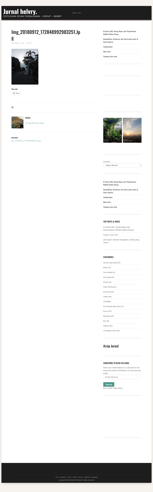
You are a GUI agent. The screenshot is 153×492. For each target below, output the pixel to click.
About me (76, 13)
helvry (36, 123)
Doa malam (108, 272)
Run (105, 321)
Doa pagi (107, 277)
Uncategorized (109, 330)
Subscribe (108, 384)
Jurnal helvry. (20, 11)
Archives (106, 162)
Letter (105, 296)
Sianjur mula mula (110, 235)
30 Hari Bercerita (110, 263)
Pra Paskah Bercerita (111, 306)
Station (106, 326)
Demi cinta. (107, 51)
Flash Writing (108, 287)
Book (105, 267)
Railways (106, 316)
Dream (106, 282)
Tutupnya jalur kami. (110, 56)
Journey (106, 292)
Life (104, 301)
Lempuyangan (107, 46)
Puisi (105, 311)
